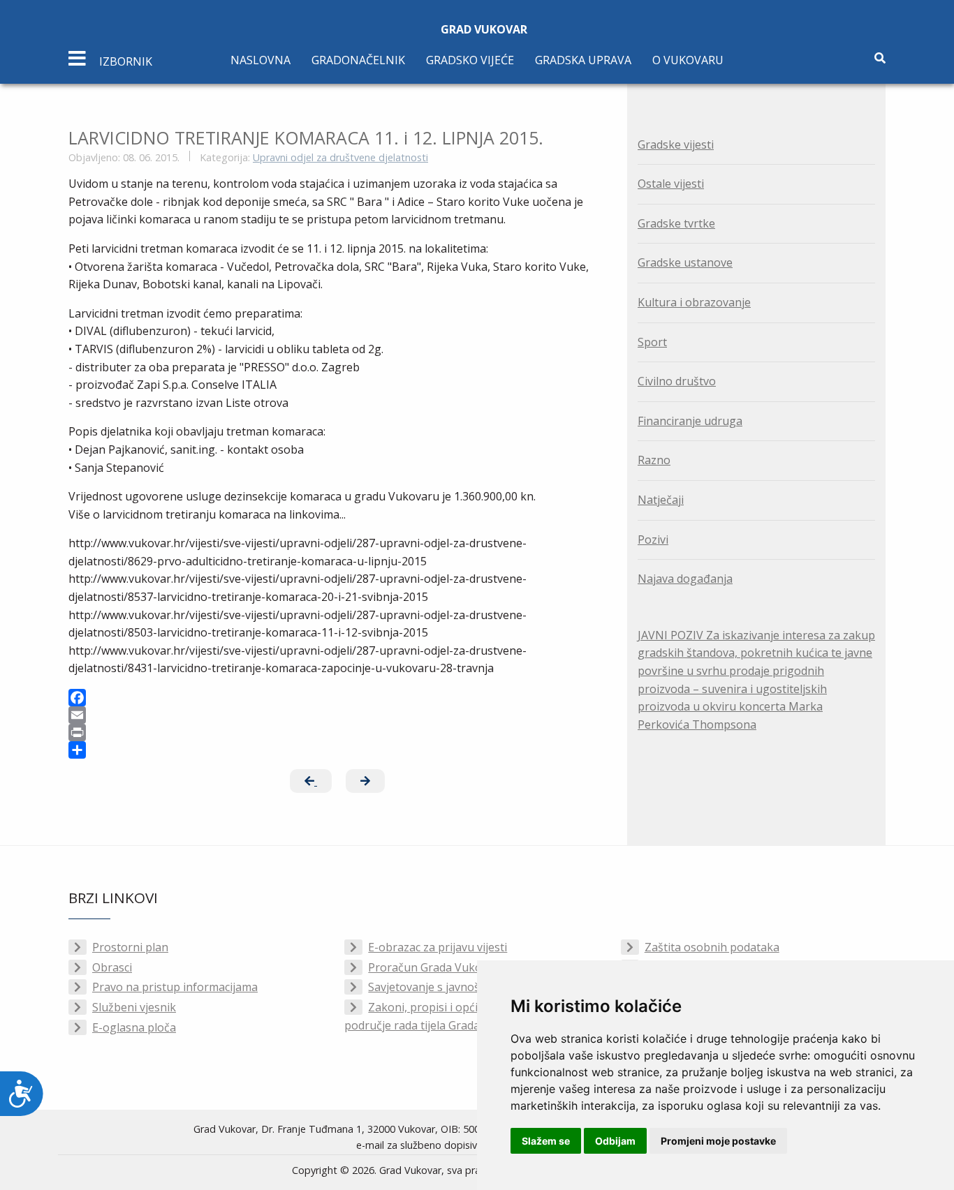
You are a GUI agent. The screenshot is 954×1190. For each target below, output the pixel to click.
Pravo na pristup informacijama (175, 987)
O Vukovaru (688, 60)
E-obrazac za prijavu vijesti (437, 947)
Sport (652, 342)
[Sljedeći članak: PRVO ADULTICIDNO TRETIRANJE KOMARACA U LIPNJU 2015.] (365, 781)
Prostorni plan (130, 947)
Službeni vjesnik (134, 1007)
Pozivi (653, 539)
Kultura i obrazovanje (694, 302)
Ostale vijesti (671, 183)
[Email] (337, 715)
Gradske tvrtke (676, 223)
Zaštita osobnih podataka (712, 947)
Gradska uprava (583, 60)
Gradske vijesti (676, 144)
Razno (654, 460)
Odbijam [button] (615, 1141)
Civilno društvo (677, 381)
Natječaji (661, 499)
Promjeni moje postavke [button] (718, 1141)
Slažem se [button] (546, 1141)
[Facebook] (337, 697)
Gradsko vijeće (470, 60)
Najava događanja (685, 578)
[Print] (337, 732)
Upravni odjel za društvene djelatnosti (340, 157)
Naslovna (260, 60)
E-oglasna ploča (134, 1027)
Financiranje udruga (690, 421)
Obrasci (112, 967)
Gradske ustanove (685, 262)
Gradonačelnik (358, 60)
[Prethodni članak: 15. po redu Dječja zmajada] (311, 781)
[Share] (337, 750)
